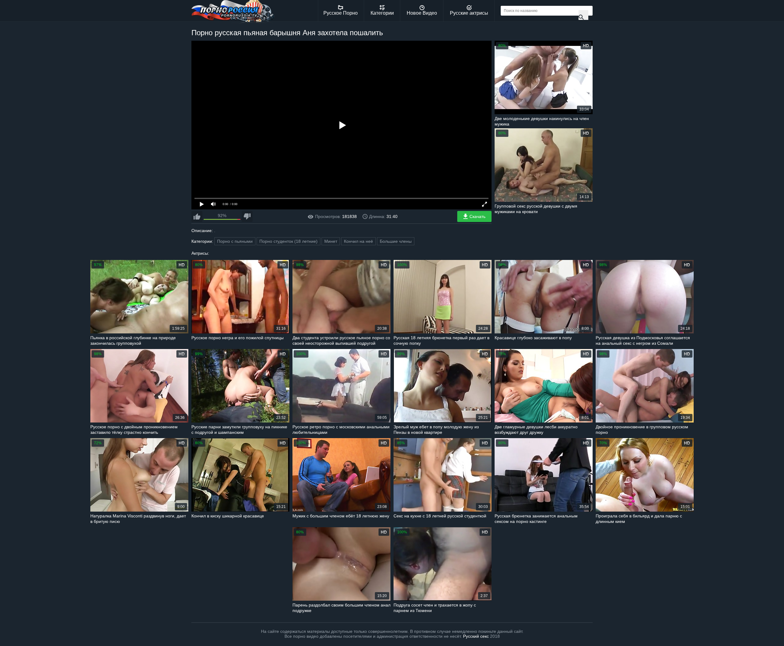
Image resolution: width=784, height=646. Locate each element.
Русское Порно (340, 13)
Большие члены (396, 241)
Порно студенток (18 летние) (288, 241)
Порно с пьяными (235, 241)
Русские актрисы (469, 13)
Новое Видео (422, 13)
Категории (382, 13)
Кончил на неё (358, 241)
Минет (330, 241)
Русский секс (476, 636)
